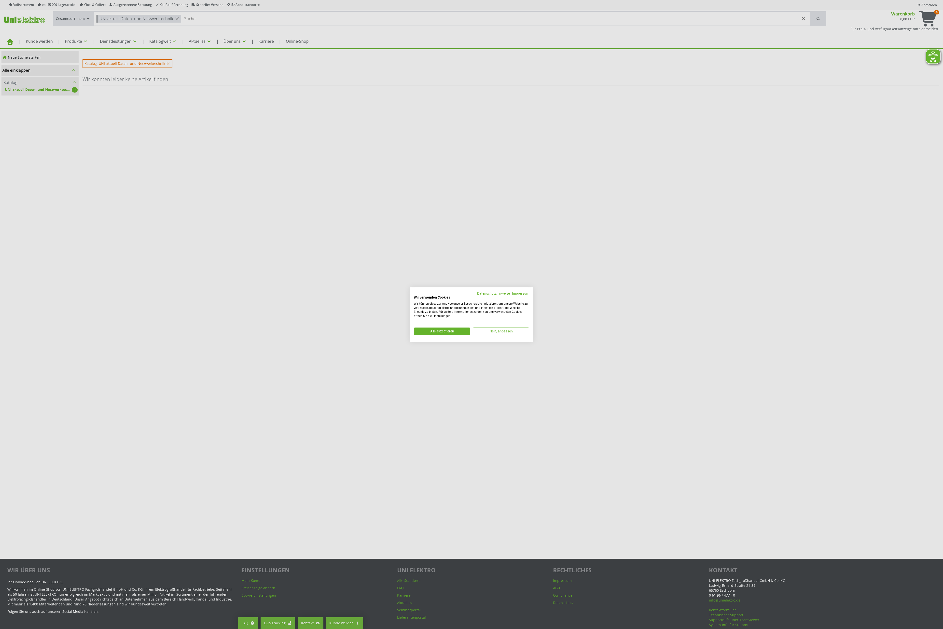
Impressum (520, 293)
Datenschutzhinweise (493, 293)
